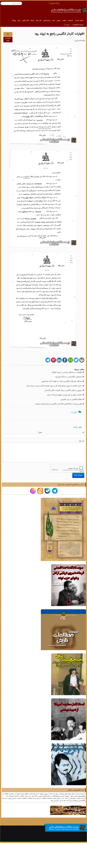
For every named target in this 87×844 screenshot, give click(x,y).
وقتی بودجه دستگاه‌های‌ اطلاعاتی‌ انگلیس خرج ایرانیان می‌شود (58, 403)
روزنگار (14, 20)
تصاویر (59, 20)
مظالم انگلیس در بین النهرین (71, 399)
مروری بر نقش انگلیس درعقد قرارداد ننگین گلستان (63, 390)
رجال (19, 20)
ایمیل (39, 432)
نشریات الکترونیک (77, 25)
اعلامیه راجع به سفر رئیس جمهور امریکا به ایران (64, 394)
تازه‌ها (32, 20)
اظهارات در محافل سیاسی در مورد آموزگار (67, 372)
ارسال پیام (78, 475)
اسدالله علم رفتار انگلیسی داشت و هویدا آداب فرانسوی (62, 381)
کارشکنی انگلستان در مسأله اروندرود (68, 376)
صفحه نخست (79, 20)
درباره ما (66, 25)
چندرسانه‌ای (46, 20)
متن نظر (81, 441)
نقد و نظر (39, 20)
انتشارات (70, 20)
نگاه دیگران (25, 20)
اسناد (53, 20)
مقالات (64, 20)
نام (83, 432)
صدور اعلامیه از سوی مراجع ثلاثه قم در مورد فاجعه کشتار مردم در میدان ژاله (54, 385)
